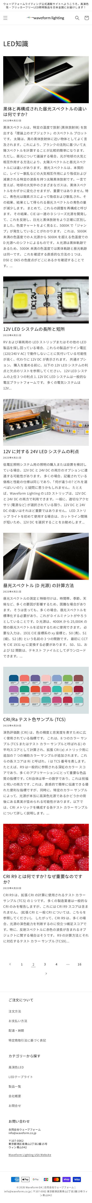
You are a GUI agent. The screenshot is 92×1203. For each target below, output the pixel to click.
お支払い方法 (18, 1021)
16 (79, 964)
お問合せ (15, 1105)
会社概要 (15, 1096)
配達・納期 (16, 1030)
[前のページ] (10, 964)
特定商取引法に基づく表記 (27, 1040)
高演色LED (16, 1067)
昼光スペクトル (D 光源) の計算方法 (38, 585)
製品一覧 (15, 1086)
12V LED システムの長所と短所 (34, 329)
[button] (5, 18)
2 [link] (33, 964)
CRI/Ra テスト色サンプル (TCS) (34, 719)
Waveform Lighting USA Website (30, 1154)
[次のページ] (46, 973)
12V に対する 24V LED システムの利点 (41, 451)
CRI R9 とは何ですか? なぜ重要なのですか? (43, 879)
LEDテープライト (21, 1077)
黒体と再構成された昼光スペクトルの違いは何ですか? (45, 111)
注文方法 (15, 1011)
